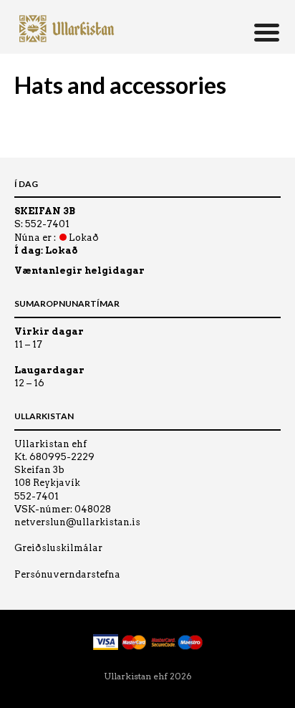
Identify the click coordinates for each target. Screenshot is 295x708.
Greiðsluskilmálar (58, 547)
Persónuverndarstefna (67, 574)
